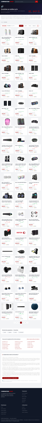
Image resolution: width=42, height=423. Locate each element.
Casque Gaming (3, 412)
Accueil (2, 22)
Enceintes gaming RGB (31, 341)
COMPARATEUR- (7, 1)
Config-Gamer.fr (24, 410)
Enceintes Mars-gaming (6, 344)
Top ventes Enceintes (18, 348)
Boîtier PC (23, 401)
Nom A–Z (34, 25)
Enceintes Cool (17, 344)
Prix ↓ (30, 25)
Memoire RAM (24, 396)
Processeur (24, 394)
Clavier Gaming (3, 410)
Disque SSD (24, 398)
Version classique (25, 412)
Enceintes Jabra (17, 347)
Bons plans (24, 408)
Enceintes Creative (5, 348)
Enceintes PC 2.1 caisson (19, 341)
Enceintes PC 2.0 (5, 341)
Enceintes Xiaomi (30, 347)
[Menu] (40, 1)
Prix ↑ (26, 25)
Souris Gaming (3, 408)
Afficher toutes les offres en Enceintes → (33, 339)
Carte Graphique (24, 393)
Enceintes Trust (30, 344)
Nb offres (21, 25)
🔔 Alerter (8, 61)
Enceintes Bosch (4, 347)
